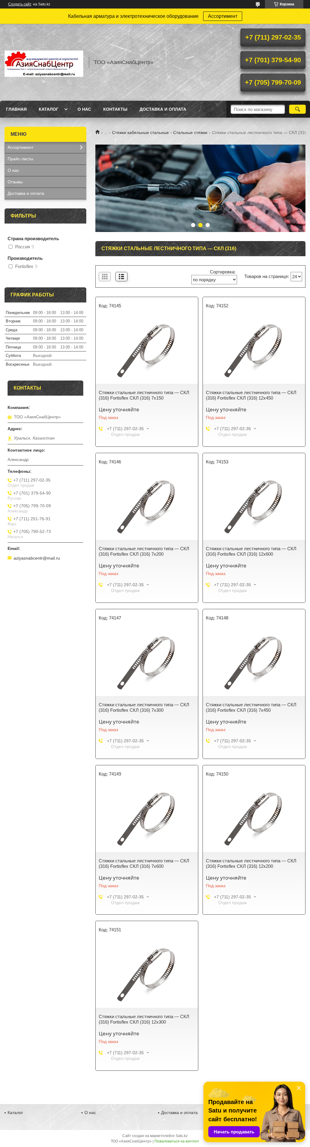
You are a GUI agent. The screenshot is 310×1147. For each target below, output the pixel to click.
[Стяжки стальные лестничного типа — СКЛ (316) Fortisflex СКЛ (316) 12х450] (254, 350)
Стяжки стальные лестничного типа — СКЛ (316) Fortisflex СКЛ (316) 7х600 (144, 863)
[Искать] (297, 109)
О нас (84, 109)
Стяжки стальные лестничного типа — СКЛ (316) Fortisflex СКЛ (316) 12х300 (144, 1019)
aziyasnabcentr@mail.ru (37, 558)
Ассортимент (222, 16)
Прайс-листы (20, 158)
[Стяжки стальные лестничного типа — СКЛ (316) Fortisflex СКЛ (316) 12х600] (254, 506)
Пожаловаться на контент (176, 1141)
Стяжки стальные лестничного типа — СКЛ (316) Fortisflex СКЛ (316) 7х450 (251, 707)
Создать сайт (19, 4)
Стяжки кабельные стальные (140, 132)
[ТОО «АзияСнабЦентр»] (44, 62)
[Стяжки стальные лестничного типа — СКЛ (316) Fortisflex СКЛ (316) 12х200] (254, 819)
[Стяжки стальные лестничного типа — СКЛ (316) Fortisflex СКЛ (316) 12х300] (147, 974)
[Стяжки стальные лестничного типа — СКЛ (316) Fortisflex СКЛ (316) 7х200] (147, 506)
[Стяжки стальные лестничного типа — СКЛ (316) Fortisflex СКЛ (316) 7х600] (147, 819)
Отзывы (15, 181)
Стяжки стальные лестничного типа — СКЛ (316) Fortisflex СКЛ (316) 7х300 (144, 707)
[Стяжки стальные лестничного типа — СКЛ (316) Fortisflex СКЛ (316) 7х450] (254, 662)
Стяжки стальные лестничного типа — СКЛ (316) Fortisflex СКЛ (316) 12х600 (251, 551)
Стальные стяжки (190, 132)
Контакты (115, 109)
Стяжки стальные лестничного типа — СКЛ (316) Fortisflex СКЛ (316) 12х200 (251, 863)
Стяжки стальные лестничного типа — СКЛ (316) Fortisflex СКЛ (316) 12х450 (251, 395)
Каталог (48, 109)
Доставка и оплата (163, 109)
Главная (16, 109)
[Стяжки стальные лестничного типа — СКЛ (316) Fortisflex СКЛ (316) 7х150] (147, 350)
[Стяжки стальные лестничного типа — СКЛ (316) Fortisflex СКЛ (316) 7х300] (147, 662)
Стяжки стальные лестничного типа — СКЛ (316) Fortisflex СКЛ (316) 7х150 (144, 395)
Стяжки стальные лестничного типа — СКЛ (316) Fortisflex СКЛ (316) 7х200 (144, 551)
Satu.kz (182, 1136)
